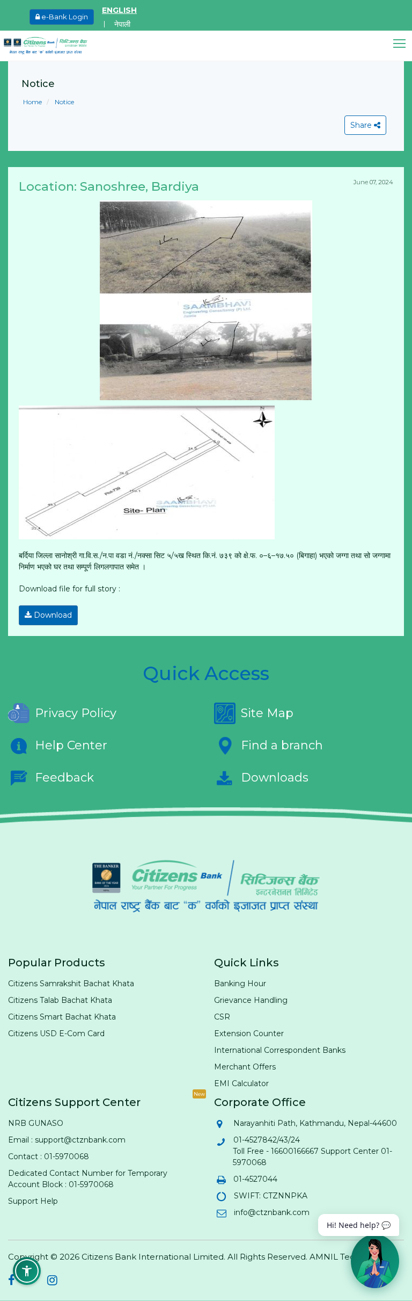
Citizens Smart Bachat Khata (62, 1017)
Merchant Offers (245, 1067)
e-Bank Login (64, 16)
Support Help (33, 1201)
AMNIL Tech (335, 1257)
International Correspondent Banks (279, 1050)
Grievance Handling (251, 1000)
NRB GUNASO (35, 1123)
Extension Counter (249, 1033)
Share (362, 125)
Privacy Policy (75, 713)
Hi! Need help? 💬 (359, 1225)
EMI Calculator (241, 1083)
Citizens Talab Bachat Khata (60, 1000)
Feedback (64, 777)
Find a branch (282, 745)
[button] (402, 44)
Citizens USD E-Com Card (56, 1033)
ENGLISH (119, 10)
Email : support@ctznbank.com (67, 1140)
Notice (63, 102)
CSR (222, 1017)
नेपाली (122, 24)
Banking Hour (240, 983)
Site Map (267, 713)
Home (32, 102)
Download (52, 615)
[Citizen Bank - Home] (53, 46)
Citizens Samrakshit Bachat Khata (71, 983)
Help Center (71, 745)
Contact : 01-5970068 (48, 1156)
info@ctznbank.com (271, 1212)
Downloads (274, 777)
